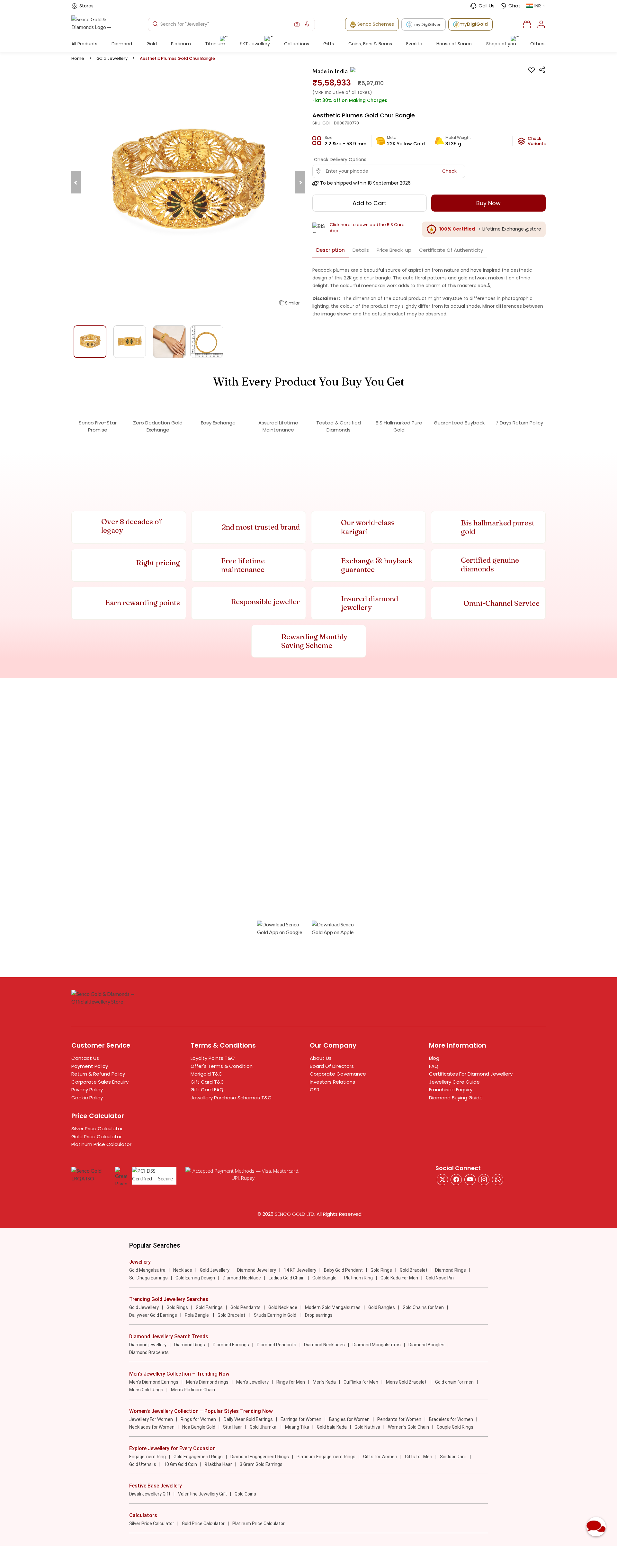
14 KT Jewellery (300, 1270)
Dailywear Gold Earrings (153, 1315)
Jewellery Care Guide (454, 1081)
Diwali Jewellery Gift (149, 1493)
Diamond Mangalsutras (377, 1344)
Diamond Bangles (426, 1344)
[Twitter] (442, 1179)
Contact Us (85, 1058)
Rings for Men (290, 1382)
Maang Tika (297, 1427)
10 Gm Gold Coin (180, 1464)
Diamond (122, 44)
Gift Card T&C (207, 1081)
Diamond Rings (450, 1270)
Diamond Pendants (276, 1344)
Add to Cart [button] (369, 203)
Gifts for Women (380, 1456)
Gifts (328, 44)
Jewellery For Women (151, 1419)
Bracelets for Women (451, 1419)
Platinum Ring (358, 1277)
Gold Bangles (381, 1307)
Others (538, 44)
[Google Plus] (483, 1179)
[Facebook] (456, 1179)
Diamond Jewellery (256, 1270)
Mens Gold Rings (146, 1389)
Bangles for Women (349, 1419)
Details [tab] (361, 250)
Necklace (182, 1270)
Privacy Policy (87, 1089)
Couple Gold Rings (455, 1427)
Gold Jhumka (263, 1427)
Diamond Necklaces (324, 1344)
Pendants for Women (399, 1419)
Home (77, 58)
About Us (321, 1058)
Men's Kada (324, 1382)
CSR (314, 1089)
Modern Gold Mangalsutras (333, 1307)
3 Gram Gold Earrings (261, 1464)
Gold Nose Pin (440, 1277)
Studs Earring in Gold (275, 1315)
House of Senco (454, 44)
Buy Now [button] (488, 203)
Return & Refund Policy (98, 1073)
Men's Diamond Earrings (153, 1382)
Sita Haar (232, 1427)
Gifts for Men (418, 1456)
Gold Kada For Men (399, 1277)
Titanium (215, 44)
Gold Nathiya (367, 1427)
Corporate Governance (338, 1073)
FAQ (433, 1066)
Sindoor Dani (453, 1456)
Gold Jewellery (112, 58)
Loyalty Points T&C (213, 1058)
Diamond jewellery (147, 1344)
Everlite (414, 44)
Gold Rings (381, 1270)
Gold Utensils (142, 1464)
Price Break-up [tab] (394, 250)
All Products (84, 44)
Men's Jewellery (252, 1382)
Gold (152, 44)
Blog (434, 1058)
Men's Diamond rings (207, 1382)
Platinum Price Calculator (101, 1144)
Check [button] (449, 171)
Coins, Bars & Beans (370, 44)
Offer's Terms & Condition (222, 1066)
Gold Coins (245, 1493)
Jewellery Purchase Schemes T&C (231, 1097)
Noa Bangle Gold (198, 1427)
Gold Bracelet (413, 1270)
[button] (297, 24)
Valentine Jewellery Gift (202, 1493)
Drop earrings (319, 1315)
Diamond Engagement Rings (259, 1456)
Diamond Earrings (231, 1344)
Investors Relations (332, 1081)
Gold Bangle (324, 1277)
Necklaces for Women (151, 1427)
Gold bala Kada (332, 1427)
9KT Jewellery (255, 44)
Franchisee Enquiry (450, 1089)
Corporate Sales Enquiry (100, 1081)
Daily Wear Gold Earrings (248, 1419)
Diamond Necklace (242, 1277)
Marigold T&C (206, 1073)
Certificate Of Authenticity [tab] (451, 250)
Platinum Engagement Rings (326, 1456)
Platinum (181, 44)
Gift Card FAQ (207, 1089)
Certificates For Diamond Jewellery (471, 1073)
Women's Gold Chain (408, 1427)
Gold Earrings (209, 1307)
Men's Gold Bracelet (406, 1382)
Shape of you (501, 44)
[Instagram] (470, 1179)
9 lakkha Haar (218, 1464)
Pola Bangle (197, 1315)
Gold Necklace (282, 1307)
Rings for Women (198, 1419)
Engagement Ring (147, 1456)
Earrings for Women (301, 1419)
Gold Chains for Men (423, 1307)
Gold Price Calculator (96, 1136)
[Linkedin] (497, 1179)
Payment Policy (89, 1066)
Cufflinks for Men (361, 1382)
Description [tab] (330, 250)
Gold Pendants (245, 1307)
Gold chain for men (454, 1382)
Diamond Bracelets (149, 1352)
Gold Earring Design (195, 1277)
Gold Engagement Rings (198, 1456)
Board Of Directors (332, 1066)
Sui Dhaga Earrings (148, 1277)
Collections (296, 44)
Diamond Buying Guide (456, 1097)
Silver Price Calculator (97, 1128)
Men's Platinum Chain (193, 1389)
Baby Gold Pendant (343, 1270)
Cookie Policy (87, 1097)
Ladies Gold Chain (287, 1277)
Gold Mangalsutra (147, 1270)
